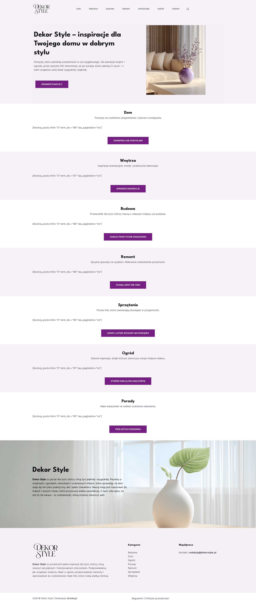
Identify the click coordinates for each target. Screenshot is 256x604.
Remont (126, 9)
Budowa (110, 9)
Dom (78, 9)
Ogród (160, 9)
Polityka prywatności (157, 598)
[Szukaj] (188, 9)
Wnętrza (93, 9)
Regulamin (137, 598)
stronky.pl (72, 598)
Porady (176, 9)
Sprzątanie (143, 9)
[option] (128, 64)
